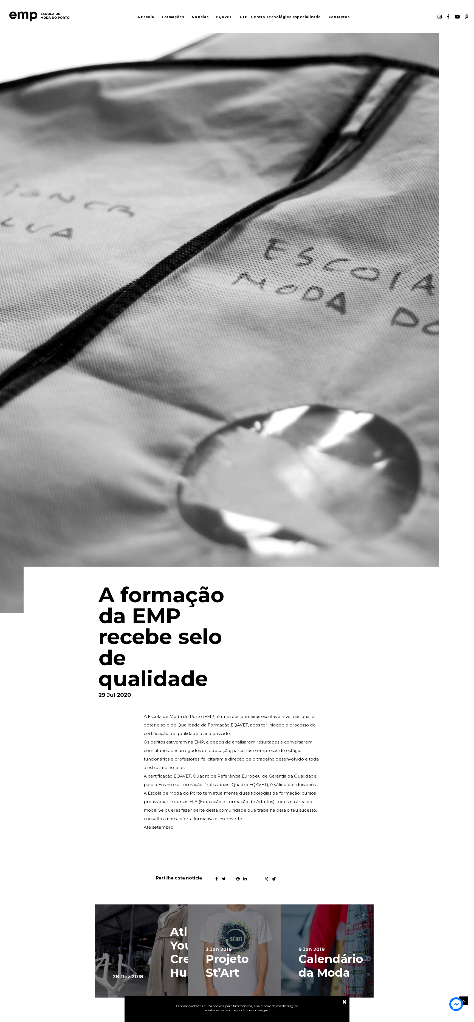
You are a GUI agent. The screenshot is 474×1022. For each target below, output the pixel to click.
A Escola (145, 17)
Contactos (339, 17)
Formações (173, 17)
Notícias (200, 17)
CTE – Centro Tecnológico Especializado (280, 17)
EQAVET (224, 17)
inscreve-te (230, 818)
